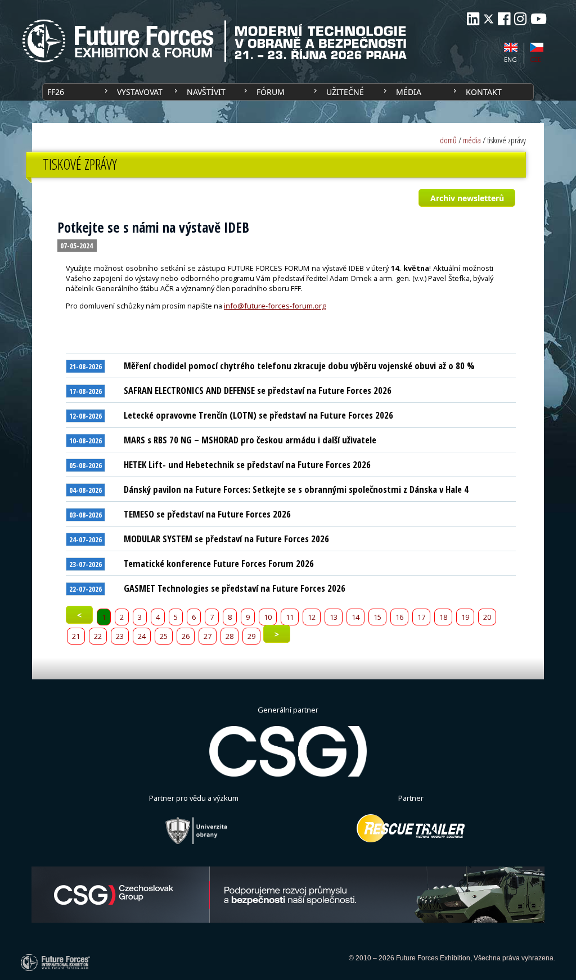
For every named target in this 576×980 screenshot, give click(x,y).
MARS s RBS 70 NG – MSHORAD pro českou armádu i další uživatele (250, 439)
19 (465, 617)
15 (377, 617)
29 (251, 636)
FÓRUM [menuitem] (270, 92)
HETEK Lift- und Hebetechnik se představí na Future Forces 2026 (247, 464)
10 (268, 617)
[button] (466, 198)
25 (164, 636)
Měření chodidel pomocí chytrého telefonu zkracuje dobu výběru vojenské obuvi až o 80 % (299, 365)
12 (312, 617)
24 (142, 636)
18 (443, 617)
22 (98, 636)
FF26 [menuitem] (55, 92)
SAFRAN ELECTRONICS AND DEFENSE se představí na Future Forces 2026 (258, 390)
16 (399, 617)
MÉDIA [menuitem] (408, 92)
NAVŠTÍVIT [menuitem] (206, 92)
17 (421, 617)
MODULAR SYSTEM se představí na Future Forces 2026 (226, 538)
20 (487, 617)
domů (448, 140)
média (472, 140)
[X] (488, 19)
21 (76, 636)
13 (334, 617)
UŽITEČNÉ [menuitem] (345, 92)
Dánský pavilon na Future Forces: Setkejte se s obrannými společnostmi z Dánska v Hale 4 (296, 489)
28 (229, 636)
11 (290, 617)
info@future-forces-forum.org (275, 306)
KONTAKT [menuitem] (484, 92)
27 (208, 636)
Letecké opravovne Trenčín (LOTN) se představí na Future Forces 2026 (258, 415)
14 (355, 617)
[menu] (288, 92)
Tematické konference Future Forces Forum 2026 (219, 563)
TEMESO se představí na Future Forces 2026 (207, 513)
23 (120, 636)
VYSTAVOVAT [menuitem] (140, 92)
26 (186, 636)
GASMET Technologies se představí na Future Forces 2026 (234, 588)
